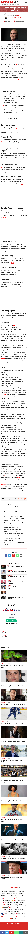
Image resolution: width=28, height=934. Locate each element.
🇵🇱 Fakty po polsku (20, 913)
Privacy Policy (23, 895)
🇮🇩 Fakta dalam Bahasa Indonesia (17, 907)
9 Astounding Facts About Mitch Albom (13, 704)
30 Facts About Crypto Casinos (15, 566)
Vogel (2, 167)
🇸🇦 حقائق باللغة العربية (6, 906)
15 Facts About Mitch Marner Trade (12, 723)
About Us (4, 891)
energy (12, 262)
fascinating (17, 80)
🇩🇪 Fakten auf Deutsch (21, 897)
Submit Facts (3, 897)
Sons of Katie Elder (6, 160)
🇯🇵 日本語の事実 (8, 909)
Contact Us (14, 893)
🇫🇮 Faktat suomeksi (18, 904)
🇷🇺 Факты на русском (18, 915)
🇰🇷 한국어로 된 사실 (18, 909)
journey (3, 358)
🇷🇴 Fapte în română (7, 915)
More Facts (11, 897)
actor (18, 477)
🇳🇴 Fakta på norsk (7, 904)
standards (17, 525)
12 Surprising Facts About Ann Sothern (13, 858)
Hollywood (5, 217)
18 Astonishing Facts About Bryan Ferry (13, 840)
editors (12, 529)
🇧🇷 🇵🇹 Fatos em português (18, 900)
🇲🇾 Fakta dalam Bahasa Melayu (13, 911)
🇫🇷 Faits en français (7, 898)
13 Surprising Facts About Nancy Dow (17, 592)
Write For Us (21, 893)
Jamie (2, 142)
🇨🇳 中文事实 (13, 918)
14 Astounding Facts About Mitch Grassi (13, 686)
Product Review (6, 893)
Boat (22, 183)
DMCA (12, 895)
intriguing (3, 75)
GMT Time (3, 632)
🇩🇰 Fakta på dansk (7, 902)
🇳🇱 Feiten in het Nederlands (8, 913)
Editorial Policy (11, 891)
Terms (16, 895)
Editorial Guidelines (19, 21)
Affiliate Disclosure (4, 895)
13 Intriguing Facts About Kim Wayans (13, 801)
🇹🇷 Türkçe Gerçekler (20, 916)
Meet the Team (20, 891)
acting (15, 128)
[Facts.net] (9, 2)
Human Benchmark (6, 640)
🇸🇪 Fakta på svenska (19, 902)
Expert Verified (8, 21)
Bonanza (6, 475)
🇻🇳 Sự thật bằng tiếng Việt (7, 916)
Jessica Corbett (17, 17)
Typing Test (4, 636)
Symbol (3, 629)
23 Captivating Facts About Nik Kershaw (13, 742)
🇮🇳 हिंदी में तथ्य (5, 907)
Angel (4, 394)
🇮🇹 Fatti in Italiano (6, 900)
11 (16, 64)
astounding (16, 325)
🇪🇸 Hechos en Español (19, 898)
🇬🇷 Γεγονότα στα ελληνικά (19, 906)
